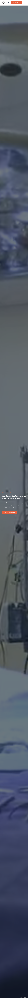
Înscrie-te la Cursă (9, 512)
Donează (17, 2)
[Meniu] (25, 3)
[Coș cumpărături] (8, 2)
